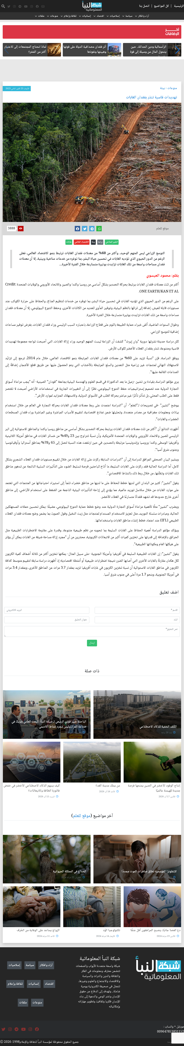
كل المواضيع (161, 6)
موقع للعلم (81, 816)
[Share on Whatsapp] (99, 228)
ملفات (41, 16)
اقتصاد (100, 16)
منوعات (54, 16)
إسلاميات (115, 16)
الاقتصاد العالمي (81, 242)
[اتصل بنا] (43, 7)
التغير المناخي (111, 242)
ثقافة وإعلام (70, 16)
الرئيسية (179, 6)
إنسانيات (86, 16)
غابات (69, 242)
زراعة (100, 242)
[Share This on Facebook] (77, 228)
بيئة (162, 88)
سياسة (128, 16)
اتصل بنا (144, 6)
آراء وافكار (143, 16)
